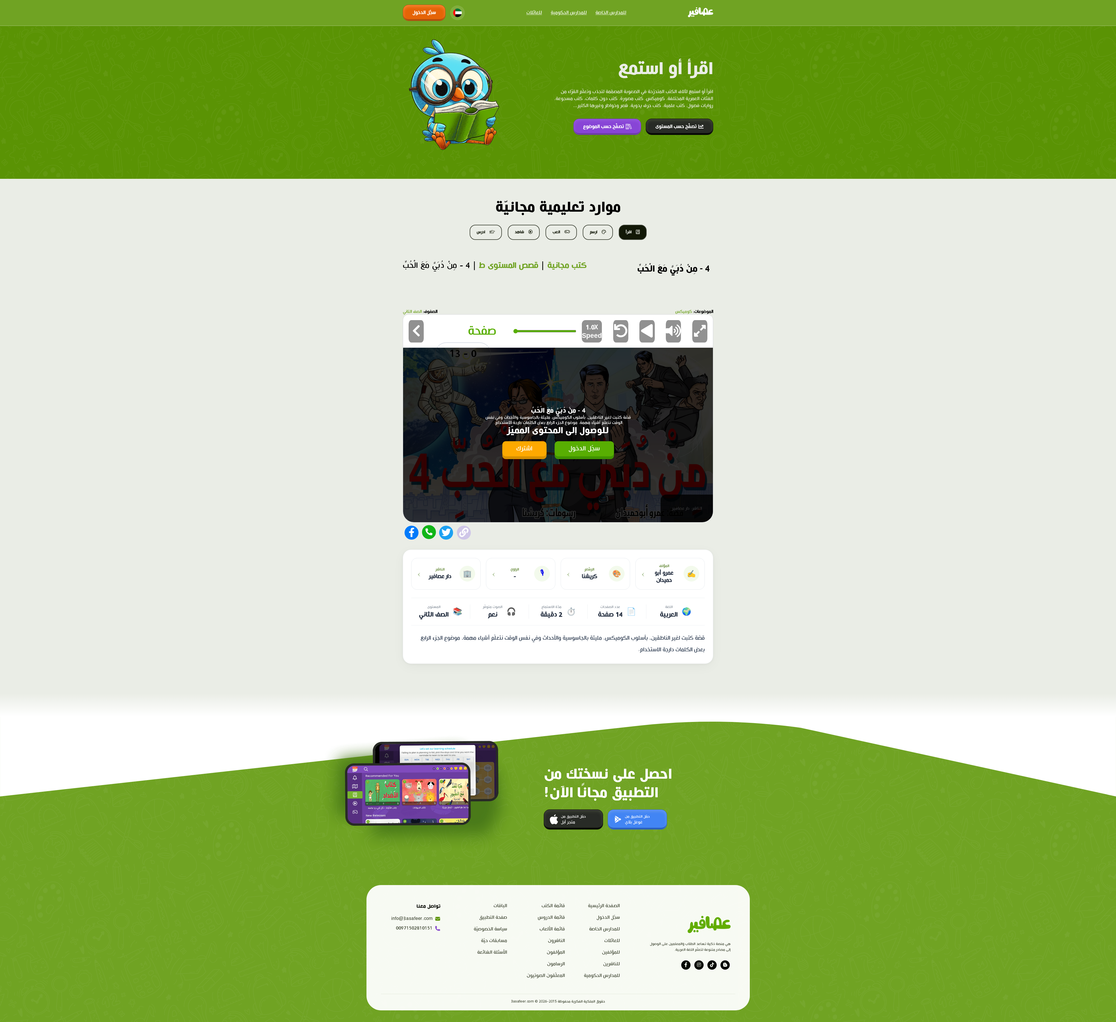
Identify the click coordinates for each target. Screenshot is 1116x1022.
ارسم (593, 232)
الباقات (500, 906)
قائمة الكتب (553, 906)
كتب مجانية (567, 265)
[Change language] (457, 13)
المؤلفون (556, 952)
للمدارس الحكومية (569, 12)
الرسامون (556, 964)
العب (556, 232)
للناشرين (611, 964)
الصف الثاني (412, 311)
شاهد (519, 232)
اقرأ (629, 232)
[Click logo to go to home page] (700, 12)
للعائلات (534, 12)
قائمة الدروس (551, 917)
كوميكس (683, 311)
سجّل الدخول (424, 12)
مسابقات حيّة (494, 940)
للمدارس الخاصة (610, 12)
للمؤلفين (611, 952)
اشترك (524, 448)
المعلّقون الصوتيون (546, 975)
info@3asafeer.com (411, 918)
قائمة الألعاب (552, 929)
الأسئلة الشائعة (492, 952)
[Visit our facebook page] (685, 965)
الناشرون (556, 940)
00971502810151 (414, 928)
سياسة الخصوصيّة (490, 929)
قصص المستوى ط (508, 265)
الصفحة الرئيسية (604, 906)
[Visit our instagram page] (699, 965)
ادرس (481, 232)
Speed (592, 331)
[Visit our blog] (725, 965)
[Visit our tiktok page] (712, 965)
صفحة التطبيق (493, 917)
